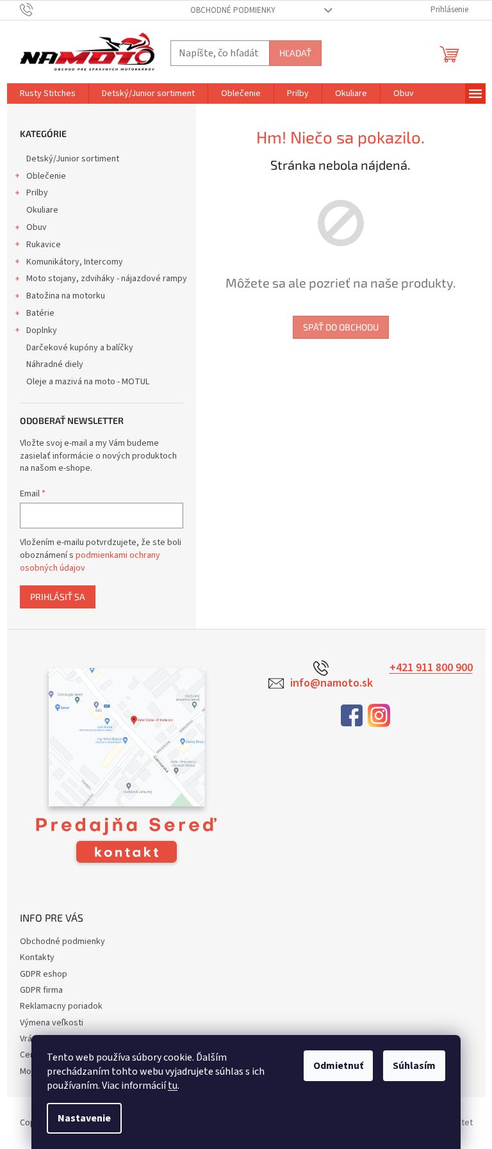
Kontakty (37, 957)
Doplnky (41, 330)
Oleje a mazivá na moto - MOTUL (87, 381)
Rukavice (43, 244)
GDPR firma (41, 990)
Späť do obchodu (341, 327)
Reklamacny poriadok (61, 1006)
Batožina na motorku (65, 295)
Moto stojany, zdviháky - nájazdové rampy (106, 278)
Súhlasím (414, 1066)
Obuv (36, 227)
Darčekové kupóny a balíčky (79, 347)
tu (172, 1086)
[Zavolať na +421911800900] (39, 9)
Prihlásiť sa (57, 596)
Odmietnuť (338, 1066)
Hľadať (295, 52)
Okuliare (42, 210)
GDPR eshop (43, 974)
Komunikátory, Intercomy (74, 262)
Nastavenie (84, 1118)
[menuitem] (47, 93)
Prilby (37, 192)
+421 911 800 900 (431, 668)
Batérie (40, 313)
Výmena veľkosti (51, 1022)
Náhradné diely (54, 364)
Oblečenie (46, 176)
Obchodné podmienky (232, 10)
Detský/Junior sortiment (72, 158)
